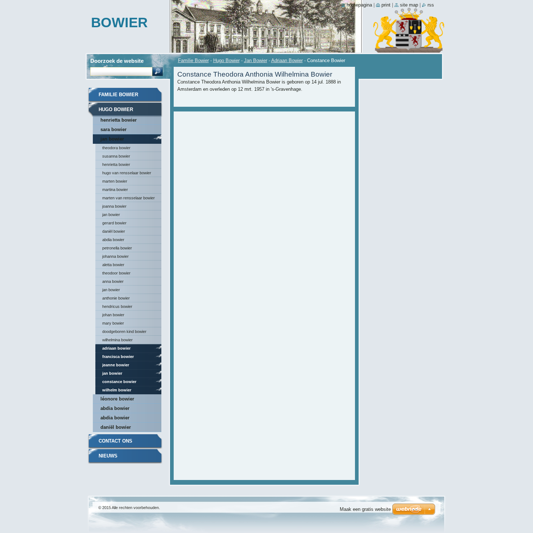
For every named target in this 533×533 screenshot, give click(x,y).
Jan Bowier (255, 60)
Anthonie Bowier (116, 298)
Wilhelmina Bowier (117, 340)
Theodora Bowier (116, 148)
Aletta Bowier (113, 265)
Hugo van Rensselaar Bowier (126, 173)
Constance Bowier (119, 381)
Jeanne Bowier (115, 365)
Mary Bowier (113, 323)
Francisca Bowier (118, 356)
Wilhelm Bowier (116, 390)
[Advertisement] (264, 133)
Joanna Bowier (114, 206)
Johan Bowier (113, 315)
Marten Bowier (114, 181)
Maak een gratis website (365, 509)
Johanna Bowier (115, 256)
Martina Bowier (115, 189)
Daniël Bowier (113, 231)
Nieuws (108, 456)
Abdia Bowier (113, 239)
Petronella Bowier (117, 248)
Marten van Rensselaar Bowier (128, 198)
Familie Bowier (193, 60)
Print (386, 5)
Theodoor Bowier (116, 273)
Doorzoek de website (117, 61)
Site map (409, 5)
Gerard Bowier (114, 223)
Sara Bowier (113, 129)
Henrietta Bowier (118, 120)
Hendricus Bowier (117, 306)
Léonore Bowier (117, 399)
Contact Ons (115, 441)
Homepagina (359, 5)
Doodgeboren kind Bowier (124, 331)
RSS (430, 5)
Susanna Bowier (116, 156)
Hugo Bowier (226, 60)
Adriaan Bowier (287, 60)
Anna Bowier (113, 281)
